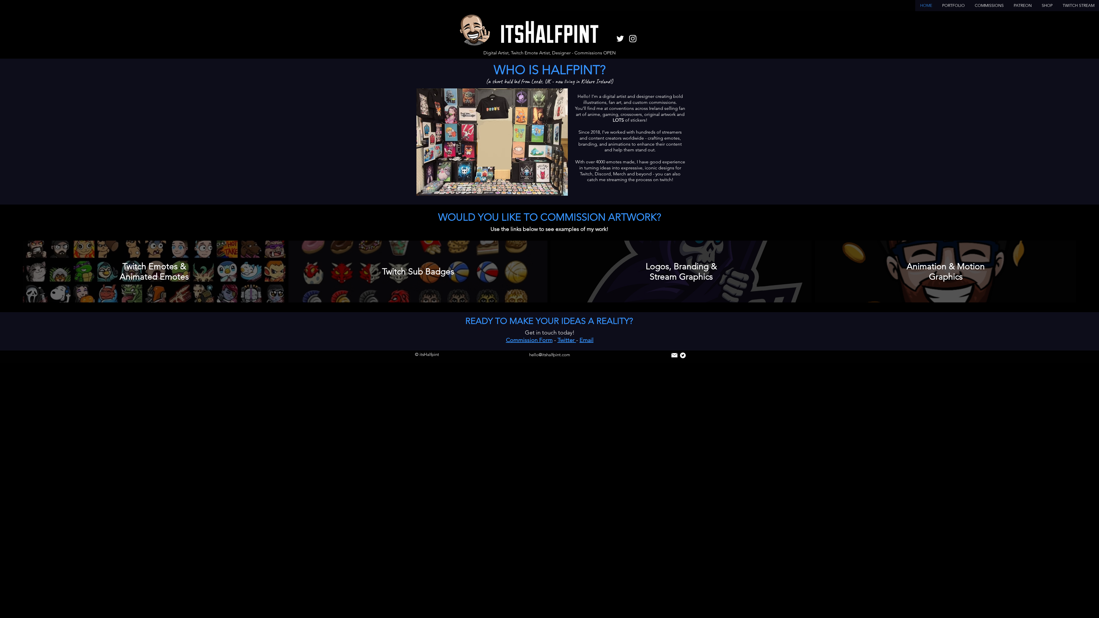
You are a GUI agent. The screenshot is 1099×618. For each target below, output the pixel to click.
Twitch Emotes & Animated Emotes (154, 271)
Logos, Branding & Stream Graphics (681, 271)
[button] (953, 5)
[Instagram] (633, 38)
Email (587, 339)
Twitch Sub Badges (418, 271)
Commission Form (529, 339)
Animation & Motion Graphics (946, 271)
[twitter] (620, 38)
